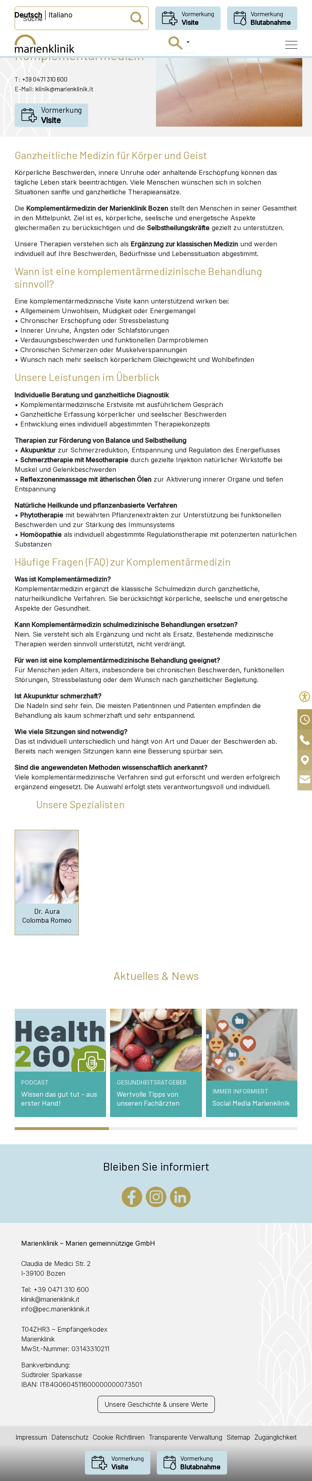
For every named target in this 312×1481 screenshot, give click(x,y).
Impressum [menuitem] (31, 1437)
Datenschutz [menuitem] (70, 1437)
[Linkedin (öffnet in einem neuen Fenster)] (180, 1196)
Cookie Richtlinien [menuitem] (119, 1437)
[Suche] (179, 43)
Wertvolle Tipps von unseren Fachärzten (148, 1098)
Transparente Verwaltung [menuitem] (185, 1437)
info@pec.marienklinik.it (55, 1309)
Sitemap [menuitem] (238, 1437)
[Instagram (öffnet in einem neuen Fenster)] (156, 1196)
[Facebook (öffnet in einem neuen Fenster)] (132, 1196)
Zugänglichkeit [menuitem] (275, 1437)
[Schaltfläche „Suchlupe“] (137, 18)
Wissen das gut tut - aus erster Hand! (59, 1098)
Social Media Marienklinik (251, 1103)
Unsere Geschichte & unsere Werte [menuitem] (156, 1404)
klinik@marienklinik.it (64, 89)
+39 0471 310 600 (44, 79)
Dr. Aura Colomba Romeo (47, 915)
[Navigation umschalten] (291, 45)
